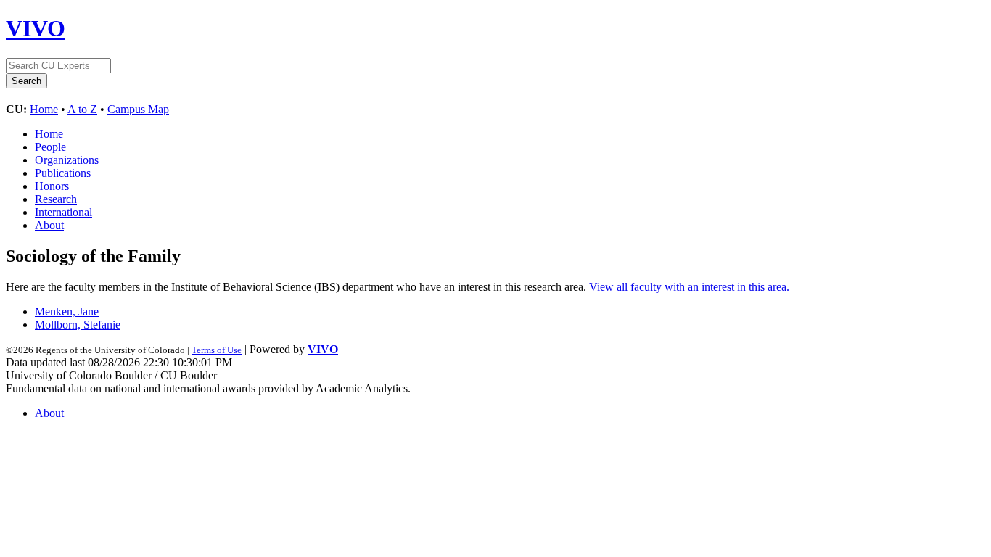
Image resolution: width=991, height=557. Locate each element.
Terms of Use (217, 349)
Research (56, 199)
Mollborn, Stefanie (77, 324)
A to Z (82, 109)
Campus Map (138, 109)
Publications (63, 173)
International (63, 212)
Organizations (67, 160)
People (50, 147)
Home (44, 109)
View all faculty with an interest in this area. (689, 287)
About (49, 225)
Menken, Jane (67, 311)
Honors (52, 186)
